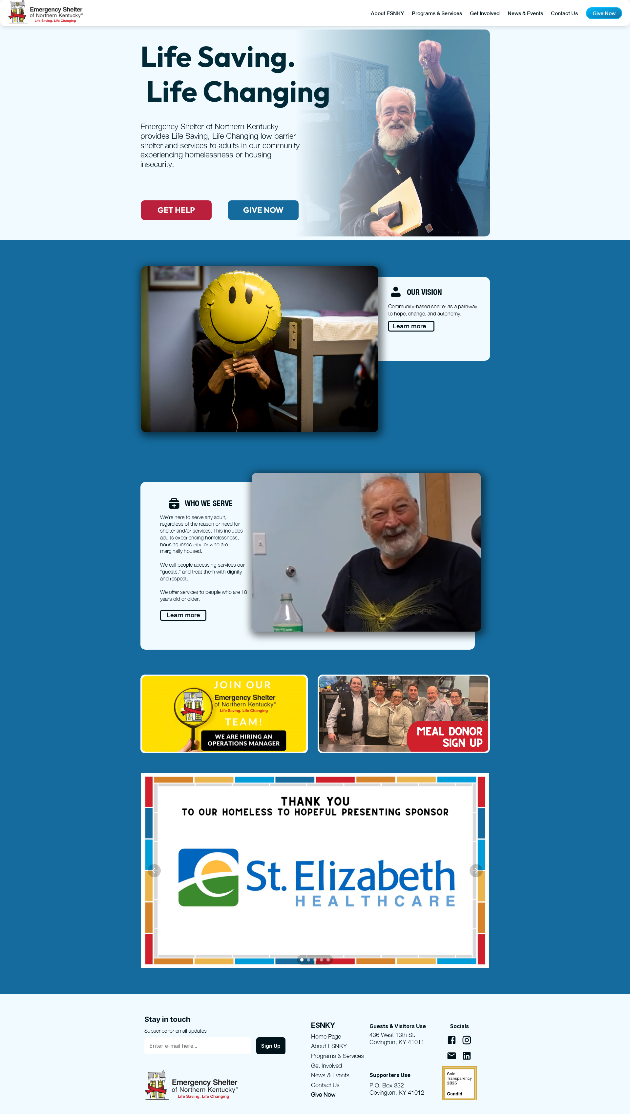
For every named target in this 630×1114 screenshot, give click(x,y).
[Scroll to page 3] (315, 960)
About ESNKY (387, 13)
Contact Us (564, 13)
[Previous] (154, 870)
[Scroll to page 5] (329, 960)
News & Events (525, 13)
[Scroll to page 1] (301, 960)
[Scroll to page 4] (321, 960)
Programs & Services (437, 13)
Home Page (326, 1036)
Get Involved (485, 13)
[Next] (476, 870)
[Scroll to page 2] (308, 960)
